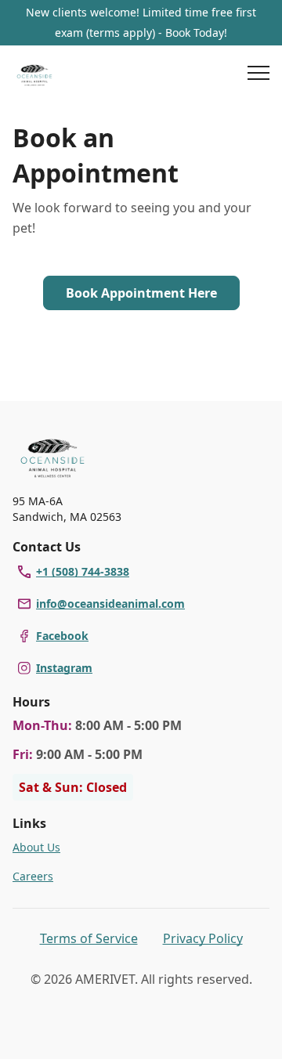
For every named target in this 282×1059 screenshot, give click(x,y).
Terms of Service (89, 938)
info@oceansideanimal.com (110, 603)
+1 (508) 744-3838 (82, 571)
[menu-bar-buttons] (258, 75)
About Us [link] (36, 847)
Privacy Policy (203, 938)
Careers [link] (33, 876)
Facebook (62, 635)
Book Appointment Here (141, 293)
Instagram (64, 667)
